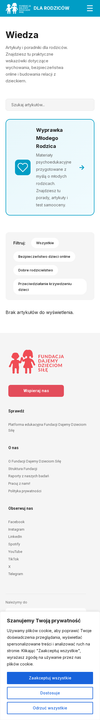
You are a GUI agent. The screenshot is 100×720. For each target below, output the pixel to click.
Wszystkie (45, 243)
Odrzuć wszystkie (50, 708)
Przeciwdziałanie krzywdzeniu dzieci (45, 286)
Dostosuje (50, 693)
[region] (50, 666)
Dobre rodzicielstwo (35, 270)
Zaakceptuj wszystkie (50, 678)
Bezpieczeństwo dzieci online (44, 256)
